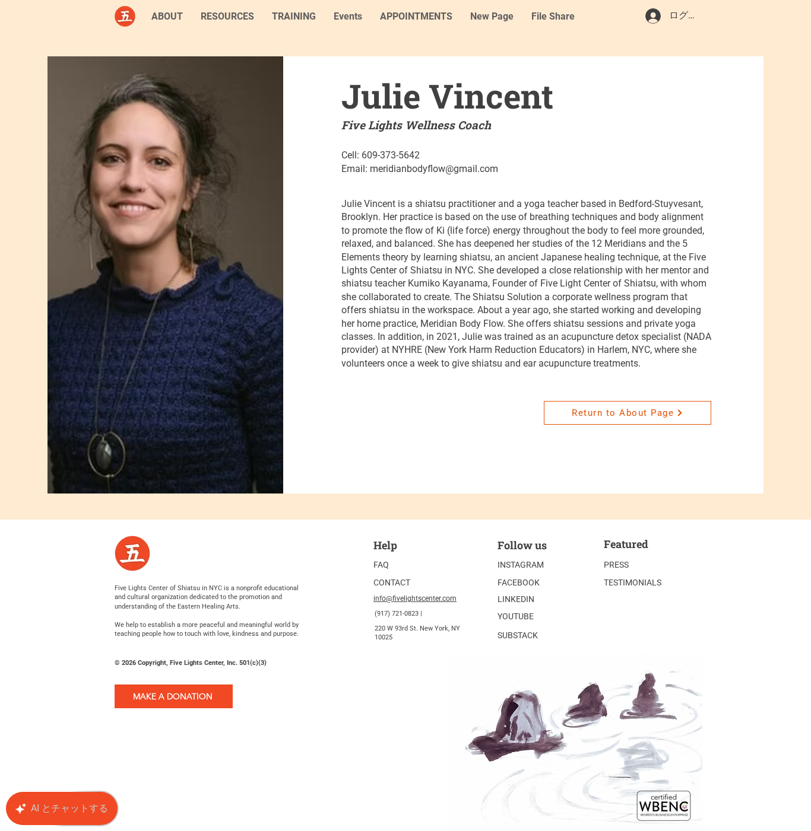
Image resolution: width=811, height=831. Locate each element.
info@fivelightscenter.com (415, 598)
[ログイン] (652, 16)
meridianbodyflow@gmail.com (434, 168)
